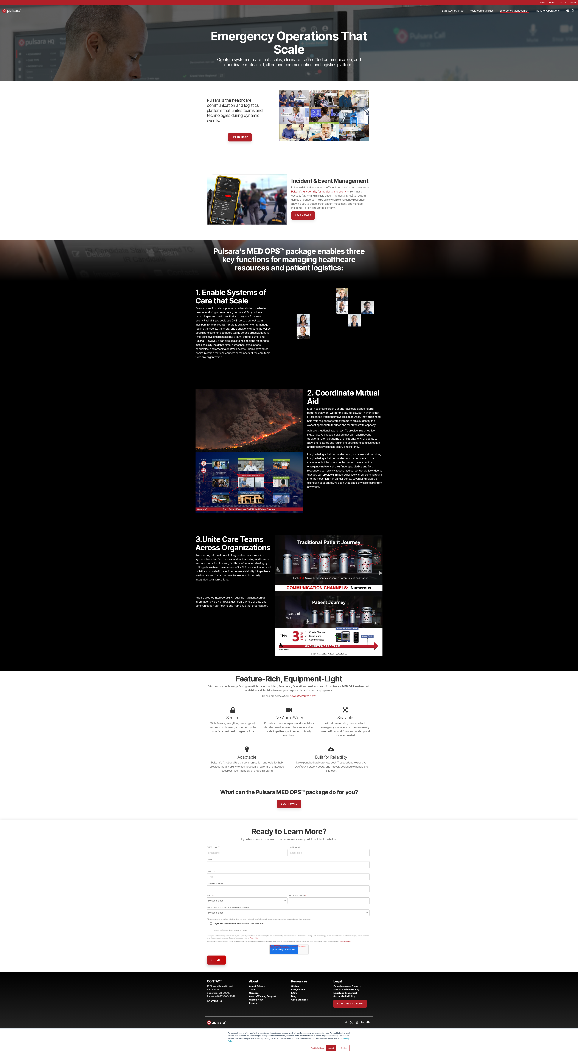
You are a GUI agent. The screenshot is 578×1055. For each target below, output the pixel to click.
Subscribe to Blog (350, 1003)
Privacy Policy (254, 938)
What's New (256, 999)
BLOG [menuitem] (542, 3)
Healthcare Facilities (481, 10)
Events (253, 1003)
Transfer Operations (547, 10)
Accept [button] (331, 1048)
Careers (254, 992)
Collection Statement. (345, 941)
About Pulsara (257, 986)
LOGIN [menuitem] (573, 3)
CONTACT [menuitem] (552, 3)
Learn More (240, 137)
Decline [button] (344, 1048)
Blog (293, 996)
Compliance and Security (347, 986)
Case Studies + (299, 999)
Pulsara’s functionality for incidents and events (319, 191)
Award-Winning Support (263, 996)
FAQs (294, 992)
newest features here (302, 696)
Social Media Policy (344, 996)
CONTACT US (214, 1001)
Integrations (298, 989)
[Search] (573, 10)
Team (252, 989)
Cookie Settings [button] (317, 1048)
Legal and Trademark (345, 992)
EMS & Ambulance (452, 10)
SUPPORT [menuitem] (563, 3)
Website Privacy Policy (346, 989)
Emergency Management (514, 10)
